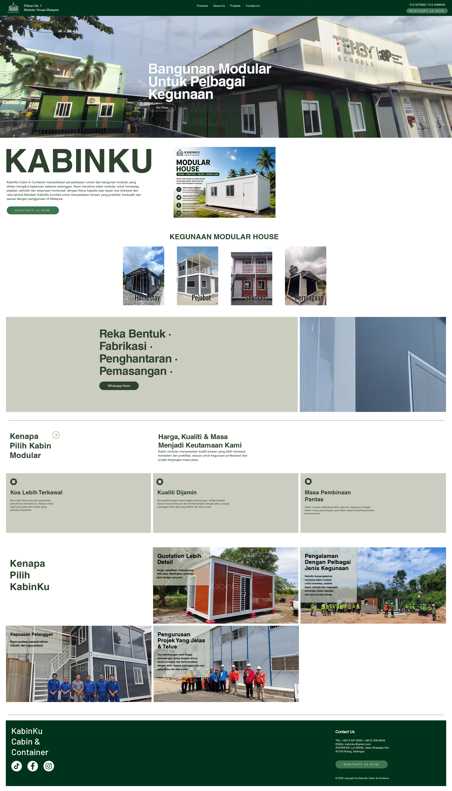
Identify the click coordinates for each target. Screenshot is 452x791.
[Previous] (19, 76)
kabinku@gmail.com (358, 744)
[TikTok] (16, 766)
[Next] (432, 76)
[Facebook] (32, 766)
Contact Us (345, 732)
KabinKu (27, 730)
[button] (310, 3)
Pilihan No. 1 (33, 6)
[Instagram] (48, 766)
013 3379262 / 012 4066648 (427, 4)
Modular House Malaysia (41, 10)
